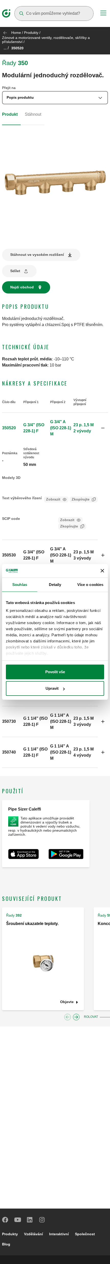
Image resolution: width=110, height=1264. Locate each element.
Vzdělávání (33, 1234)
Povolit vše (55, 672)
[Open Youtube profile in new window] (17, 1220)
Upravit (52, 688)
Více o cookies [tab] (90, 584)
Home (16, 33)
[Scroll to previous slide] (67, 1017)
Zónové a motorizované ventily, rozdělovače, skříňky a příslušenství (46, 40)
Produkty (31, 33)
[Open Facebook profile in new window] (5, 1220)
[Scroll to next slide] (76, 1017)
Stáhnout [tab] (33, 114)
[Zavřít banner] (102, 570)
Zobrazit (53, 499)
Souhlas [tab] (19, 584)
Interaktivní (59, 1234)
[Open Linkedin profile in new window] (30, 1220)
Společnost (85, 1234)
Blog (6, 1244)
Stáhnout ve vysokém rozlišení (37, 255)
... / (6, 48)
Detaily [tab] (55, 584)
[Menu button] (103, 13)
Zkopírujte (81, 499)
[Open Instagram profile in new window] (42, 1220)
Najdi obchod (22, 287)
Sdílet (15, 271)
